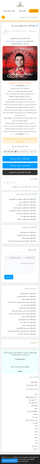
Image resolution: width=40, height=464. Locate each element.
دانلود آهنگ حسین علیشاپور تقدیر (27, 320)
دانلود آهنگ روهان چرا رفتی (29, 238)
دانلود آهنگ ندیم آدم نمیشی (28, 317)
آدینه (36, 443)
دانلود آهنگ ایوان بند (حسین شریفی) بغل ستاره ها (22, 314)
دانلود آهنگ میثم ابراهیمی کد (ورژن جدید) (24, 208)
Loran (35, 409)
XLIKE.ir (20, 372)
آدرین (35, 435)
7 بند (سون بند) (33, 400)
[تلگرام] (14, 182)
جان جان (9, 41)
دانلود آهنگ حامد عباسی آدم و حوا (27, 334)
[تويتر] (7, 182)
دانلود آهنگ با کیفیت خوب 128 (20, 165)
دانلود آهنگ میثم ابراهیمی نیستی (27, 202)
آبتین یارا (35, 423)
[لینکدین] (11, 182)
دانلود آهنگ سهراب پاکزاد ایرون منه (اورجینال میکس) (22, 331)
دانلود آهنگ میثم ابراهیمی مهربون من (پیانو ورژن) (22, 199)
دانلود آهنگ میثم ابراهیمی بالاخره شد (26, 205)
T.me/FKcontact (20, 359)
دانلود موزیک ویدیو (9, 11)
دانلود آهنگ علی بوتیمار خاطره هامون (26, 328)
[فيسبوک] (4, 182)
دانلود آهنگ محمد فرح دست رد (27, 322)
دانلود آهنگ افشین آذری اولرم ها (27, 308)
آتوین (35, 432)
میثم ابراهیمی (19, 41)
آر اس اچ (35, 449)
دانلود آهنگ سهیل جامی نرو (28, 305)
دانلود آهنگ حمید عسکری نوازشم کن (26, 235)
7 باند (35, 394)
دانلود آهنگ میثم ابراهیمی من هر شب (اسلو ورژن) (23, 211)
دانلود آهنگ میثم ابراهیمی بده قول (26, 219)
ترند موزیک (20, 4)
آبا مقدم (35, 414)
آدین (36, 440)
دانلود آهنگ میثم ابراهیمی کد (28, 216)
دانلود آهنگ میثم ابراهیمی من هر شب (26, 214)
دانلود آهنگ (22, 11)
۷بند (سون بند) (33, 403)
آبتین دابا (35, 417)
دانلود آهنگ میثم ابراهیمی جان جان (23, 26)
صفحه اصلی (33, 11)
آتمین (35, 429)
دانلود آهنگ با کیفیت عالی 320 (20, 159)
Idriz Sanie (34, 406)
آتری (36, 426)
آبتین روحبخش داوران (31, 420)
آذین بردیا (34, 446)
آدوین (35, 437)
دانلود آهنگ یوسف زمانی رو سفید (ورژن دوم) (24, 311)
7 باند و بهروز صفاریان (31, 397)
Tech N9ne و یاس (32, 411)
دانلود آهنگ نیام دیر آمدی (29, 325)
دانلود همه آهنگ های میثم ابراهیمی (20, 172)
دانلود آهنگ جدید (28, 41)
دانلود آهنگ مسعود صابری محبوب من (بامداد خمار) (22, 241)
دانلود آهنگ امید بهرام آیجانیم (28, 232)
